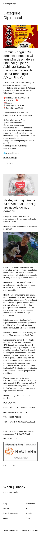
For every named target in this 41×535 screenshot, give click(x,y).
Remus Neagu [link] (10, 157)
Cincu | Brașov (10, 4)
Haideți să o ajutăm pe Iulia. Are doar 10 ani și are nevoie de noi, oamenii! (19, 206)
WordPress (34, 530)
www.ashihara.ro (13, 153)
